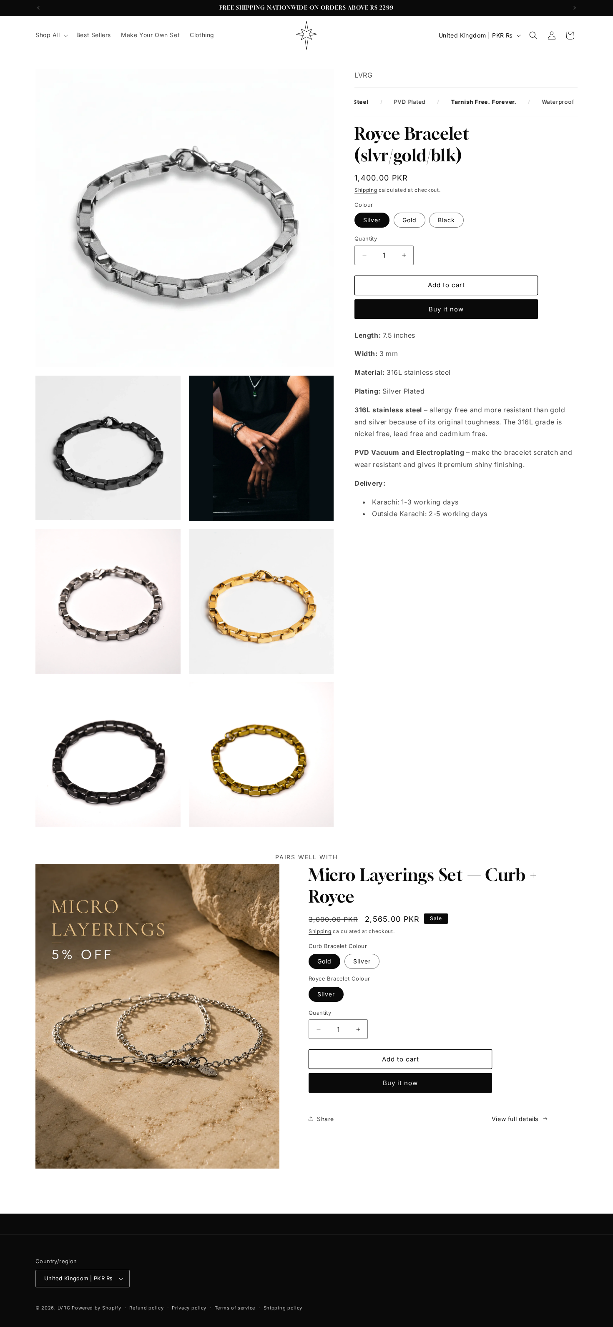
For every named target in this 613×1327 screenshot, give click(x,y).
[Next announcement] (574, 8)
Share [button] (325, 1118)
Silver (372, 219)
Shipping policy (283, 1308)
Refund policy (146, 1308)
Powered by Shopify (96, 1308)
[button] (50, 35)
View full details (515, 1118)
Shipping (365, 190)
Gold (409, 219)
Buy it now (446, 309)
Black (446, 219)
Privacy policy (189, 1308)
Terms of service (235, 1308)
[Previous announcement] (38, 8)
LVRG (64, 1308)
